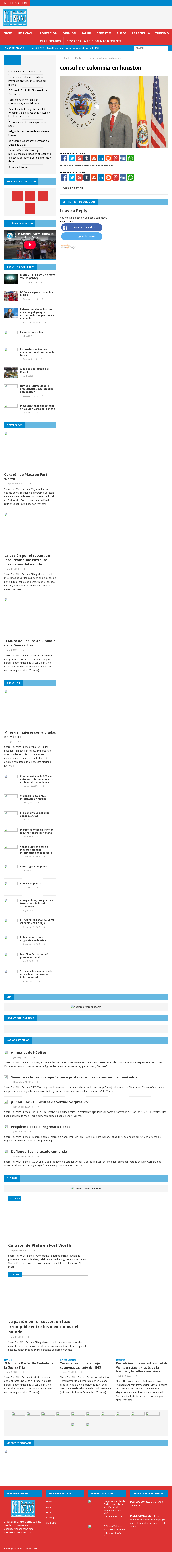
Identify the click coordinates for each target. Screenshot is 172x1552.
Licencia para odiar (31, 332)
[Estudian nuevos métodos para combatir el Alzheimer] (123, 1417)
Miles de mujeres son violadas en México (30, 734)
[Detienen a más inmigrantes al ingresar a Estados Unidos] (78, 1417)
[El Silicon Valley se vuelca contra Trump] (94, 1533)
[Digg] (123, 159)
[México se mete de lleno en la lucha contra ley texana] (11, 836)
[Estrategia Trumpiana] (11, 873)
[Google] (79, 159)
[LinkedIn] (101, 159)
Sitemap (50, 1517)
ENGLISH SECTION (15, 3)
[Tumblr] (86, 159)
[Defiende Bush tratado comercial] (6, 1151)
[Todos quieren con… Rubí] (153, 1417)
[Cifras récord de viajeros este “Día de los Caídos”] (33, 1417)
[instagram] (169, 3)
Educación (48, 33)
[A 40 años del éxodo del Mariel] (11, 375)
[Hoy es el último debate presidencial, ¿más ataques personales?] (11, 392)
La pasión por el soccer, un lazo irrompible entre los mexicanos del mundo (27, 81)
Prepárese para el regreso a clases (40, 1126)
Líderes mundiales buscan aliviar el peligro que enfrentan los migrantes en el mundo (37, 314)
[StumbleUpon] (94, 159)
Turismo (162, 33)
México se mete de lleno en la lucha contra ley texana (36, 831)
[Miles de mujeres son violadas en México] (30, 726)
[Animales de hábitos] (6, 1052)
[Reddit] (108, 159)
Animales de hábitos (29, 1052)
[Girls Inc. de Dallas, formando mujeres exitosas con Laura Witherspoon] (18, 1417)
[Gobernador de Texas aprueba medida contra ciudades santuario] (108, 1417)
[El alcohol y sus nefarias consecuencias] (11, 819)
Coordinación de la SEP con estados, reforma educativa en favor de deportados (37, 779)
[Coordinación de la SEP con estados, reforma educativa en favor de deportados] (11, 782)
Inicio (7, 33)
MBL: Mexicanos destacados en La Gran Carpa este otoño (37, 407)
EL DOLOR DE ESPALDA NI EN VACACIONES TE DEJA (37, 922)
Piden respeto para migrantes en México (33, 939)
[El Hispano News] (23, 1508)
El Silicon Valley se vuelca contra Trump (114, 1528)
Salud (86, 33)
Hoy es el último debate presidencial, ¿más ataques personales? (36, 388)
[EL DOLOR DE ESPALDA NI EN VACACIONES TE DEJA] (11, 927)
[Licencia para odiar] (11, 338)
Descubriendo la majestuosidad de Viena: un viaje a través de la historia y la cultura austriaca (29, 112)
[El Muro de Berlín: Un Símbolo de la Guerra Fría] (30, 635)
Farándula (141, 33)
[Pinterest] (162, 3)
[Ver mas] (42, 503)
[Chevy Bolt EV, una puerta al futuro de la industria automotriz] (11, 907)
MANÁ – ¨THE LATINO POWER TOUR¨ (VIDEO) (37, 277)
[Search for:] (151, 48)
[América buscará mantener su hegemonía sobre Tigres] (93, 1417)
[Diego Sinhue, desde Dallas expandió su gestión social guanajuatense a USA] (94, 1508)
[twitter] (156, 3)
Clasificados (50, 41)
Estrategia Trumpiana (33, 866)
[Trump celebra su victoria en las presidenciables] (78, 1428)
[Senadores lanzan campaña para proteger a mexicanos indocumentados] (6, 1076)
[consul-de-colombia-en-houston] (114, 146)
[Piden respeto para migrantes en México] (11, 943)
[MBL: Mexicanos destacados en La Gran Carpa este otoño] (11, 412)
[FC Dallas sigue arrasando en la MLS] (11, 298)
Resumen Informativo (20, 167)
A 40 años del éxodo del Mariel (34, 370)
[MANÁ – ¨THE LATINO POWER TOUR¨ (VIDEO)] (11, 282)
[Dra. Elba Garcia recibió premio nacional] (11, 960)
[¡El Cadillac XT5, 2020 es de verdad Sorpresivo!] (6, 1101)
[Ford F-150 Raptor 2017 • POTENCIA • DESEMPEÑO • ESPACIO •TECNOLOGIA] (93, 1428)
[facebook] (149, 3)
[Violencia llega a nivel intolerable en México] (11, 802)
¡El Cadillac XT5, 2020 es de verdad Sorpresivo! (50, 1102)
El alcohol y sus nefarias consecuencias (34, 814)
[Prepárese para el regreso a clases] (6, 1126)
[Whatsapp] (130, 159)
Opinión (69, 33)
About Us (50, 1507)
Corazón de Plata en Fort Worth (25, 71)
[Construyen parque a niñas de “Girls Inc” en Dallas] (138, 1417)
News (49, 1512)
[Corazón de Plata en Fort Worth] (30, 468)
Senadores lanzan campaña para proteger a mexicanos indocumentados (74, 1077)
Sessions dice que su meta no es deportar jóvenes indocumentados (36, 974)
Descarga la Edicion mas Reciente (93, 41)
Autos (122, 33)
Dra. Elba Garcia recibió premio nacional (34, 956)
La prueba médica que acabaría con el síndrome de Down (37, 352)
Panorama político (31, 883)
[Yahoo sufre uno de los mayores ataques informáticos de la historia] (11, 853)
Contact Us (51, 1522)
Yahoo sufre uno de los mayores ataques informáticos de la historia (36, 849)
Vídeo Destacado (22, 223)
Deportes (104, 33)
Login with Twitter (85, 236)
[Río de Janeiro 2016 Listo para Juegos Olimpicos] (63, 1417)
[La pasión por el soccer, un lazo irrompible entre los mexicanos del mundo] (30, 549)
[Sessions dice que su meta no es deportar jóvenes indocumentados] (11, 977)
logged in (79, 217)
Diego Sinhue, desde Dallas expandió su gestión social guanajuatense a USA (114, 1507)
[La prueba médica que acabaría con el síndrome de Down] (11, 355)
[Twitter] (72, 159)
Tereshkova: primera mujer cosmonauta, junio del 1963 (80, 1365)
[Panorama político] (11, 890)
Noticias (24, 33)
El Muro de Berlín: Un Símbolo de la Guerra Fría (30, 643)
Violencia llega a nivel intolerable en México (33, 797)
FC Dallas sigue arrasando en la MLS (37, 294)
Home (49, 1501)
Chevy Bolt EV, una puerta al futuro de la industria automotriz (37, 903)
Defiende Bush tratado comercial (39, 1151)
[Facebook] (64, 159)
